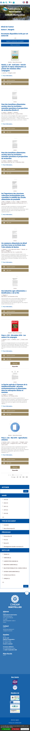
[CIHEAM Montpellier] (15, 601)
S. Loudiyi (3, 112)
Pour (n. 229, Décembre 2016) (11, 296)
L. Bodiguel (7, 250)
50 (20, 477)
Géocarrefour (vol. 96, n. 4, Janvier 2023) (13, 113)
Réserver (15, 363)
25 (17, 477)
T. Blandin (23, 249)
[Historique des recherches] (14, 2)
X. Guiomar (4, 442)
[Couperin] (15, 711)
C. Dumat (15, 112)
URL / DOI (9, 83)
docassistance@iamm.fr (8, 629)
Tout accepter (6, 729)
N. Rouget (10, 394)
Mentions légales (15, 720)
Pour (3, 335)
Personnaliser (24, 729)
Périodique (6, 532)
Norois (3, 65)
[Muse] (15, 698)
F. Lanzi (13, 201)
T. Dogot (18, 201)
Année (4, 495)
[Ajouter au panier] (4, 80)
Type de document (9, 521)
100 (23, 477)
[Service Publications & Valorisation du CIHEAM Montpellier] (5, 8)
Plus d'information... (8, 75)
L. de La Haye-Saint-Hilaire (14, 249)
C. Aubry (13, 442)
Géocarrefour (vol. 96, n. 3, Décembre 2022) (14, 162)
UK (26, 2)
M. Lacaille (24, 443)
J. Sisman (22, 339)
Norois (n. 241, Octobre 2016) (11, 396)
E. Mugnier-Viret (14, 443)
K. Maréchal (23, 201)
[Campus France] (15, 687)
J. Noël (2, 201)
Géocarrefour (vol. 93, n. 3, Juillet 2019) (13, 252)
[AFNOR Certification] (15, 682)
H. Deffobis (13, 339)
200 (27, 477)
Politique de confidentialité (15, 722)
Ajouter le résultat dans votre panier (15, 41)
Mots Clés (5, 550)
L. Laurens (3, 73)
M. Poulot (3, 443)
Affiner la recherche (15, 45)
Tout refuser (16, 729)
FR (23, 2)
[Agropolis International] (15, 706)
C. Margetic (9, 73)
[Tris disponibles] (15, 38)
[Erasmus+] (15, 702)
